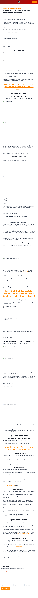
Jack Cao (5, 15)
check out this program (10, 485)
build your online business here (23, 533)
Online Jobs (5, 560)
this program (15, 541)
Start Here (34, 1)
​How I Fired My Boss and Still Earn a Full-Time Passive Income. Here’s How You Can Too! (19, 86)
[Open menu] (2, 2)
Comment (4, 571)
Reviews (4, 8)
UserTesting (25, 271)
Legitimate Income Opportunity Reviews (13, 8)
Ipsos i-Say (22, 429)
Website (28, 585)
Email (15, 585)
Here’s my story (19, 546)
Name (3, 585)
